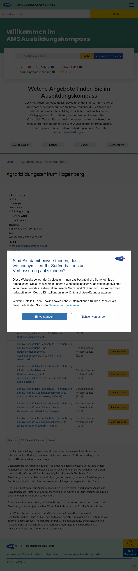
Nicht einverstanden (93, 316)
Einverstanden (44, 316)
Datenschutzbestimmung (64, 305)
